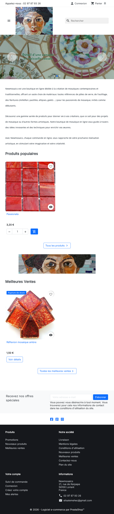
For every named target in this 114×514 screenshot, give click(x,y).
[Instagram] (62, 419)
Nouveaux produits (16, 443)
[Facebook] (51, 419)
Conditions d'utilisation (71, 448)
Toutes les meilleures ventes (57, 371)
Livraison (64, 439)
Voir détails (14, 359)
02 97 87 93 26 (72, 495)
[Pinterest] (57, 419)
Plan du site (65, 464)
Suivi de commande (16, 481)
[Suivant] (102, 57)
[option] (57, 57)
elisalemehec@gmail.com (78, 500)
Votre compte (12, 474)
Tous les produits (57, 245)
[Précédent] (12, 57)
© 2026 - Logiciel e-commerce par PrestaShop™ (57, 509)
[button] (78, 3)
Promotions (11, 439)
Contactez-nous (68, 460)
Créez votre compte (16, 490)
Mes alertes (11, 494)
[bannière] (57, 264)
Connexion (11, 485)
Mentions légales (68, 443)
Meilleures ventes (15, 448)
